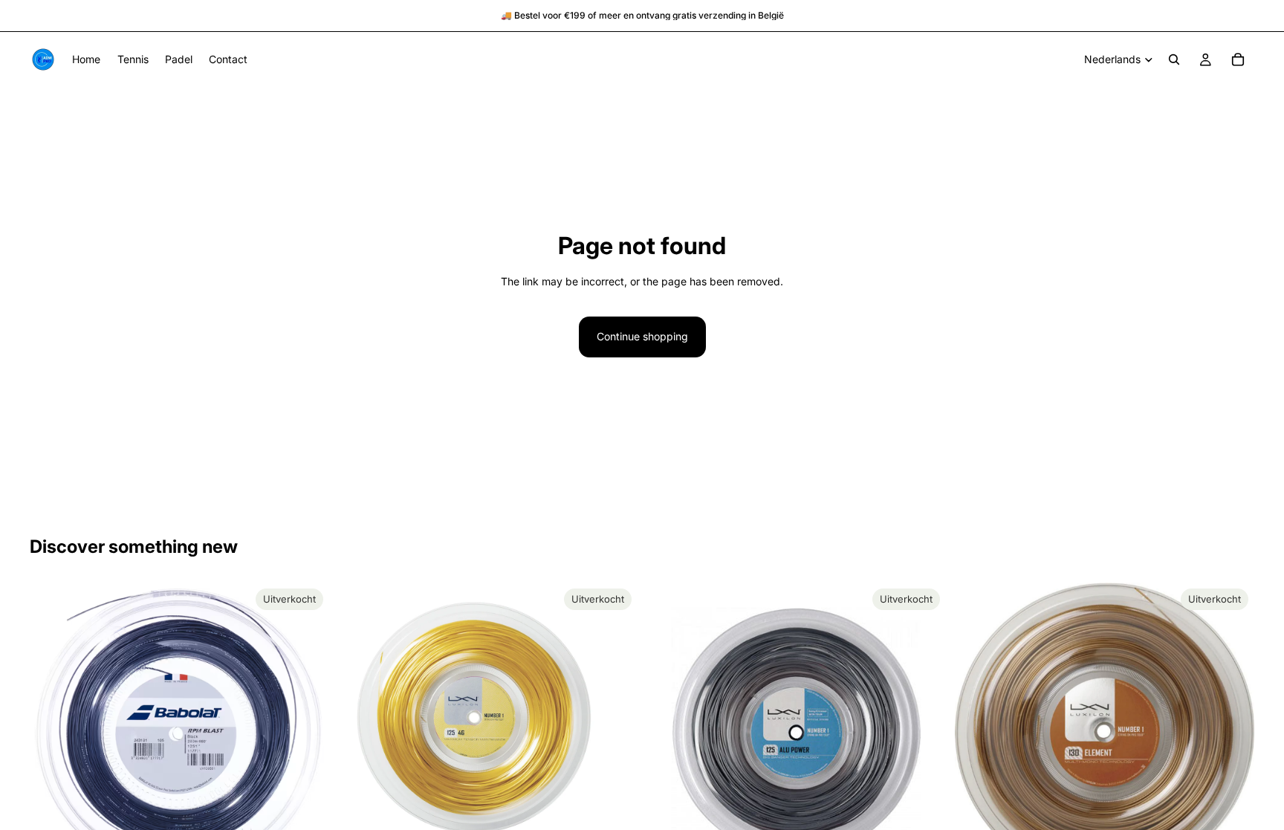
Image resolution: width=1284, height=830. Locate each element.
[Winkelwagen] (1238, 59)
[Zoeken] (1174, 59)
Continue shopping (642, 336)
